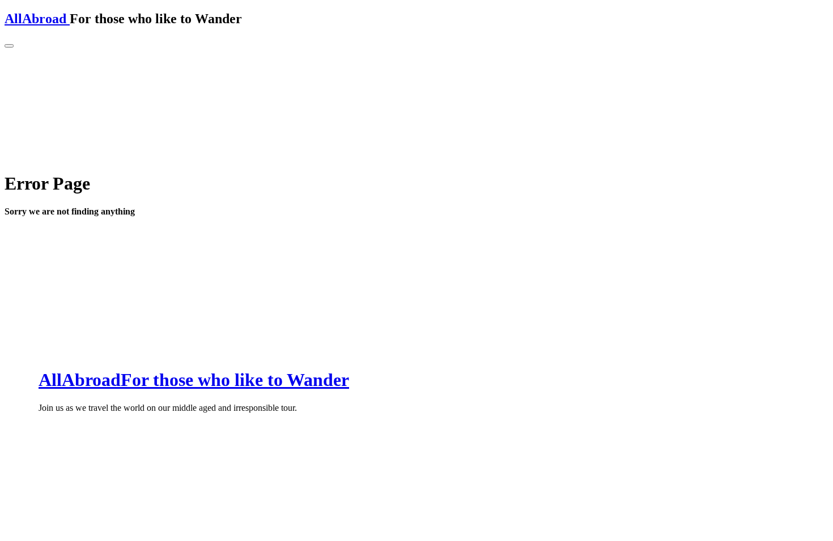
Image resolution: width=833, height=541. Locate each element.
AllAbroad (37, 18)
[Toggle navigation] (9, 46)
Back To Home (43, 236)
